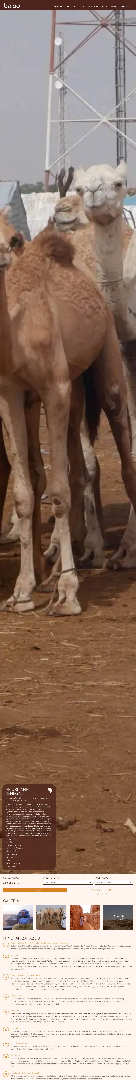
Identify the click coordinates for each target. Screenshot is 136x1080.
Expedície (70, 6)
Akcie (81, 6)
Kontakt (125, 6)
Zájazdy (58, 6)
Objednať (35, 890)
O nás (114, 6)
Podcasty (93, 6)
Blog (104, 6)
